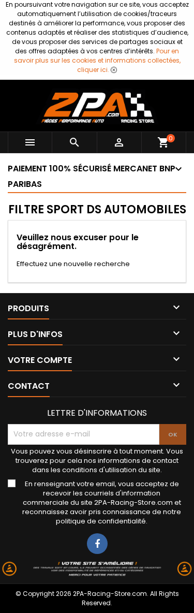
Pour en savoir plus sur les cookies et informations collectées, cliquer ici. (97, 60)
